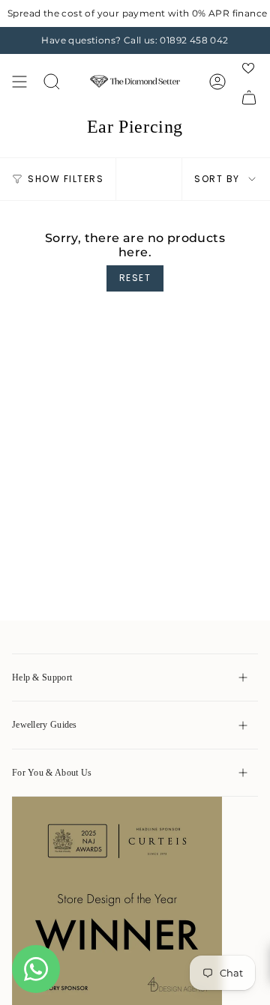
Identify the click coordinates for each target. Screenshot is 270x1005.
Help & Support (42, 677)
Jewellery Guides (44, 724)
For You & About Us (52, 772)
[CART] (249, 97)
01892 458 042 (194, 40)
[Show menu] (19, 81)
